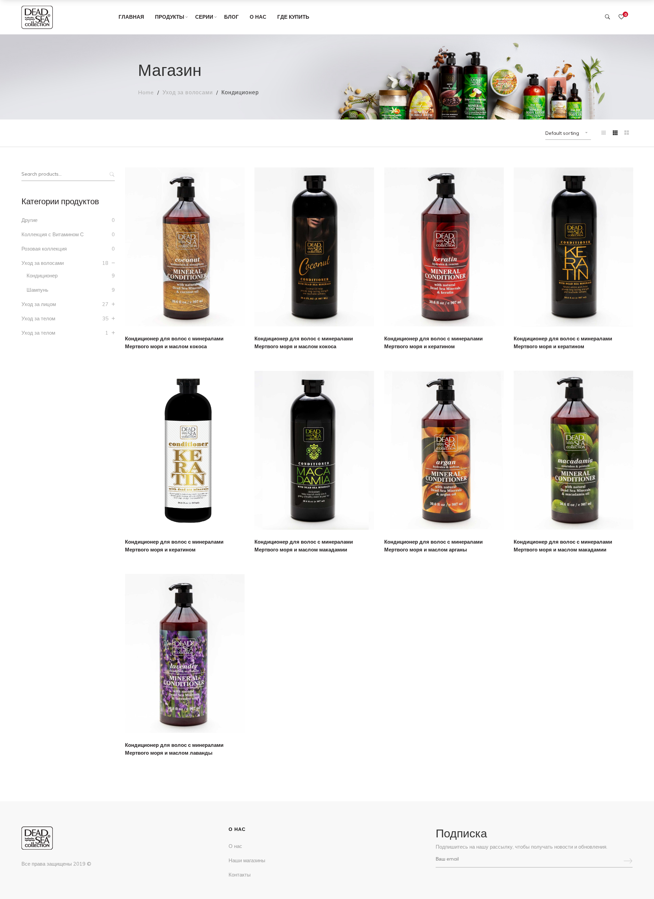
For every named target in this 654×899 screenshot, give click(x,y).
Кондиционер (42, 275)
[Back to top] (635, 880)
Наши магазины (247, 860)
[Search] (607, 17)
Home (146, 92)
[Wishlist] (621, 17)
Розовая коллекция (44, 248)
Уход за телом (38, 318)
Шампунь (37, 290)
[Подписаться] (628, 859)
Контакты (240, 874)
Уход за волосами (187, 92)
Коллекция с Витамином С (52, 234)
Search (111, 174)
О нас (235, 846)
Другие (29, 220)
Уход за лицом (38, 304)
